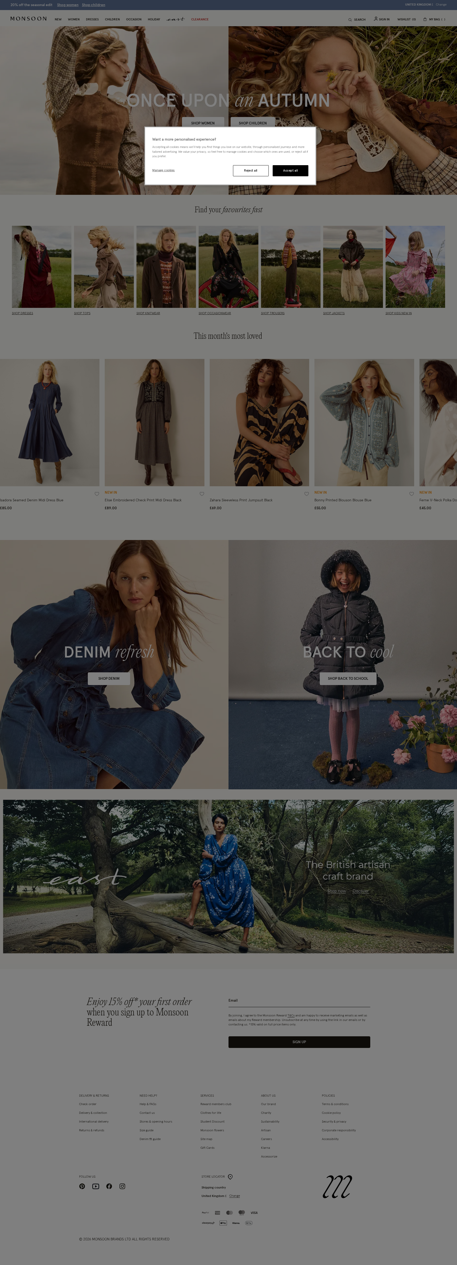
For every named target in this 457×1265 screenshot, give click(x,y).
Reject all (250, 170)
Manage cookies (163, 170)
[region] (230, 156)
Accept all (290, 170)
